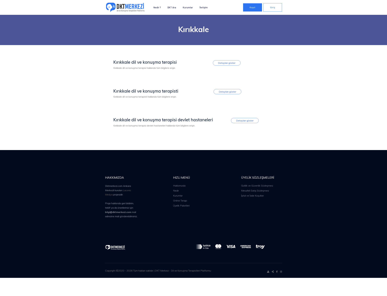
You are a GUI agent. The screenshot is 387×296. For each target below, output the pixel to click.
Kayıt (252, 7)
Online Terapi (180, 200)
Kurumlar (188, 7)
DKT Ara (171, 7)
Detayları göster (226, 62)
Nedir (176, 190)
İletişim (204, 7)
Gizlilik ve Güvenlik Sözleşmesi (257, 185)
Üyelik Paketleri (181, 205)
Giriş (272, 7)
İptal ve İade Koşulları (252, 195)
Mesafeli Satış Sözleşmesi (255, 190)
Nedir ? (157, 7)
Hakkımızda (179, 185)
